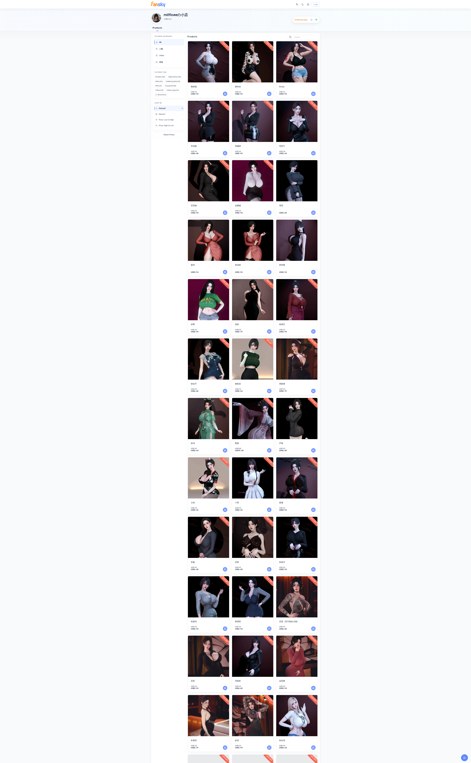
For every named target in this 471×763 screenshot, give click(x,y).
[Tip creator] (316, 19)
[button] (169, 42)
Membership (301, 20)
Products (157, 27)
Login (315, 4)
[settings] (464, 757)
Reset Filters (169, 134)
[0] (308, 4)
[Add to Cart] (225, 94)
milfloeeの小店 (176, 14)
